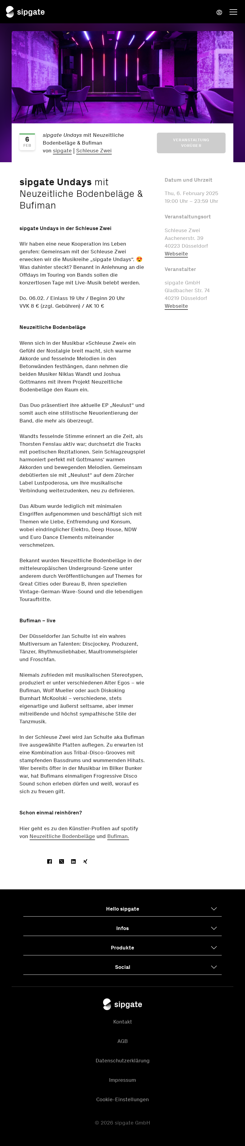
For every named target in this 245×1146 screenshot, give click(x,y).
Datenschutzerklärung (123, 1060)
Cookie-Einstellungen (122, 1099)
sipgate (62, 150)
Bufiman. (118, 836)
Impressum (122, 1080)
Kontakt (122, 1021)
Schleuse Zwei (94, 150)
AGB (122, 1041)
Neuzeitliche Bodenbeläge (62, 836)
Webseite (176, 253)
